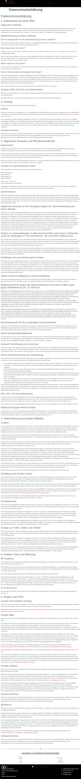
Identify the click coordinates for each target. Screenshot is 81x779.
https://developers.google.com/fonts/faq (43, 609)
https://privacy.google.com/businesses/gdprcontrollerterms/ (17, 646)
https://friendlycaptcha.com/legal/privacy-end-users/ (51, 680)
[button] (50, 3)
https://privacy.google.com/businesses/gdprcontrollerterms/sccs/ (54, 646)
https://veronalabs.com (16, 564)
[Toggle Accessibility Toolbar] (3, 767)
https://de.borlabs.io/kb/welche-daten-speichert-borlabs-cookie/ (31, 492)
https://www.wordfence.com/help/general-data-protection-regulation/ (20, 732)
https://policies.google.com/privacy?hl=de (12, 611)
